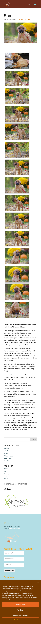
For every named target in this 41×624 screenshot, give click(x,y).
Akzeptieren (20, 605)
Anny (5, 469)
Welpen (6, 448)
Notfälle (6, 461)
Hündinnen (8, 451)
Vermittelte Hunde (25, 19)
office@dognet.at (14, 529)
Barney (6, 474)
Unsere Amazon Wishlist (15, 483)
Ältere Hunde (8, 456)
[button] (38, 583)
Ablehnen (20, 610)
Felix (5, 476)
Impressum (26, 620)
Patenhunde (8, 458)
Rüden (6, 453)
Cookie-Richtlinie (16, 620)
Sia (5, 471)
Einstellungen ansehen (20, 615)
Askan (6, 479)
